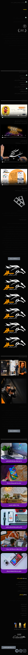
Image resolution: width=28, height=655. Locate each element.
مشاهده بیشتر (24, 440)
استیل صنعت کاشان (22, 591)
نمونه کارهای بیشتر (23, 72)
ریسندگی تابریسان (22, 586)
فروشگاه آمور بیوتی (22, 582)
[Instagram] (25, 651)
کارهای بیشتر (24, 102)
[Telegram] (17, 651)
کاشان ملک (24, 589)
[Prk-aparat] (21, 651)
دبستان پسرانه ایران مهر (21, 584)
